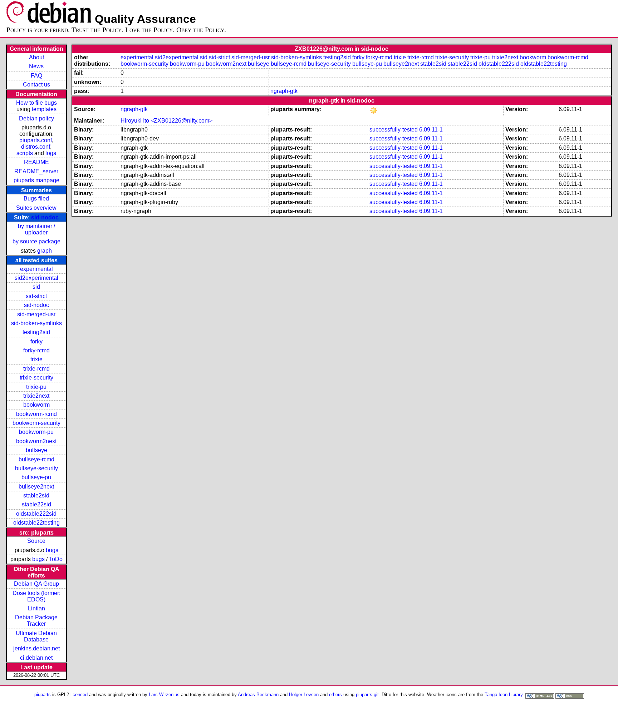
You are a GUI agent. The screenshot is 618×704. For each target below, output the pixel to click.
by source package (36, 241)
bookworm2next (36, 441)
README (36, 162)
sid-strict (36, 296)
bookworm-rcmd (36, 414)
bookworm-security (36, 423)
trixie (36, 359)
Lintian (36, 608)
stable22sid (36, 504)
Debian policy (36, 118)
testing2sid (36, 332)
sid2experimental (36, 278)
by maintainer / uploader (36, 229)
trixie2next (36, 396)
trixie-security (36, 378)
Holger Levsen (304, 694)
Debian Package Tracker (36, 620)
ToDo (56, 559)
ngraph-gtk (284, 91)
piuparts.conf (35, 140)
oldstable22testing (36, 523)
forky (36, 341)
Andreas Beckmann (258, 694)
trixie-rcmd (36, 369)
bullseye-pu (36, 477)
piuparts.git (367, 694)
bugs (52, 550)
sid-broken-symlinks (36, 323)
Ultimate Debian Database (36, 636)
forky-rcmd (36, 350)
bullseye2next (36, 487)
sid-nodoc (45, 217)
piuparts (42, 694)
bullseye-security (36, 468)
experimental (36, 269)
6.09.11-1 (431, 130)
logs (50, 153)
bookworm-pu (36, 432)
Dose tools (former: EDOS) (36, 596)
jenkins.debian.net (36, 648)
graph (44, 251)
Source (36, 541)
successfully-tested (393, 130)
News (36, 66)
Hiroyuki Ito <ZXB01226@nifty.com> (166, 121)
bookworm (36, 405)
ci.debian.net (36, 658)
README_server (36, 171)
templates (44, 109)
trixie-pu (36, 387)
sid (36, 287)
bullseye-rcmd (36, 459)
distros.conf (35, 147)
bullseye (36, 450)
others (335, 694)
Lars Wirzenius (164, 694)
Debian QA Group (36, 584)
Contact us (36, 84)
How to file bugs (36, 103)
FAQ (36, 76)
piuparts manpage (36, 180)
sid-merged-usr (36, 314)
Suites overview (36, 208)
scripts (24, 153)
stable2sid (36, 495)
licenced (79, 694)
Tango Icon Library (504, 694)
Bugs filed (36, 198)
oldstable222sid (36, 514)
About (36, 57)
